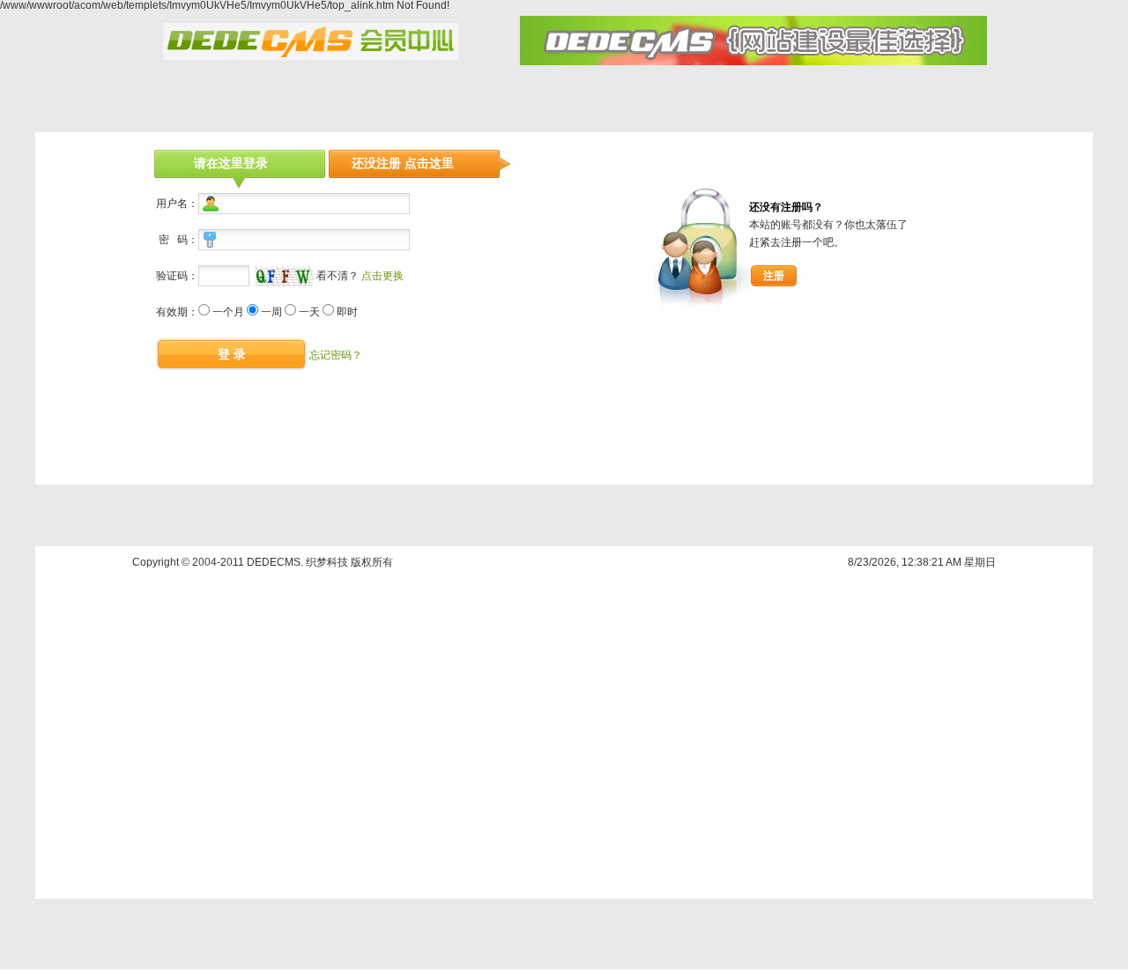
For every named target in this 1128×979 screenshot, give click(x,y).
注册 (773, 276)
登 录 (232, 354)
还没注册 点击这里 (403, 163)
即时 (347, 312)
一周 (271, 312)
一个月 (228, 312)
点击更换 (382, 276)
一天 (309, 312)
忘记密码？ (335, 355)
